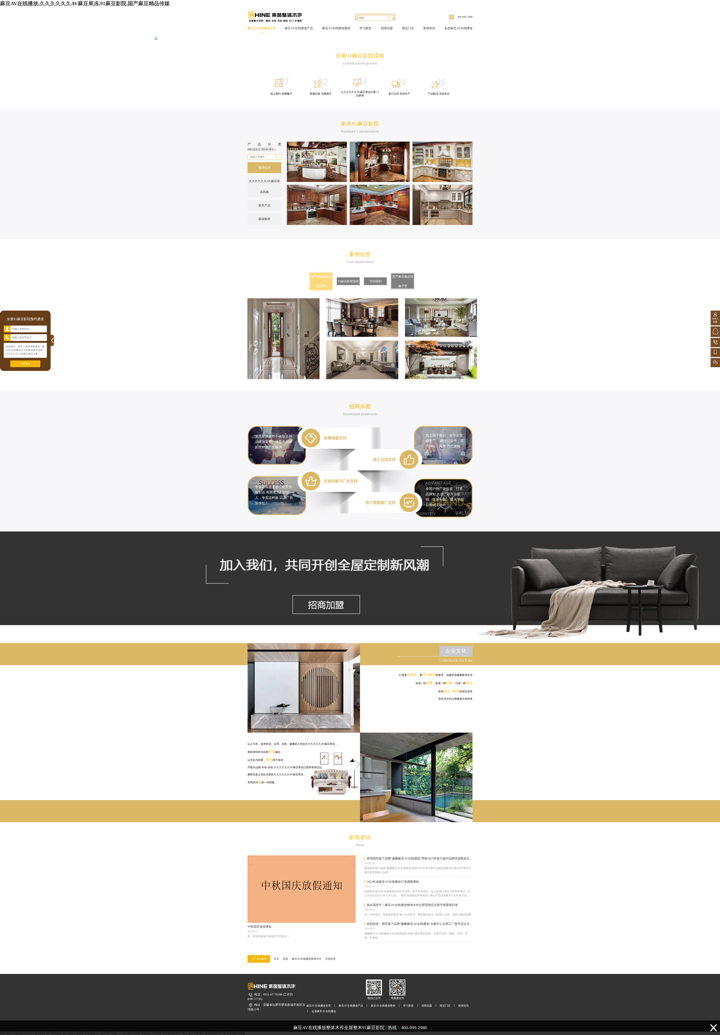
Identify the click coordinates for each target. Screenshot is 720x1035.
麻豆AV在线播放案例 (336, 28)
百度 (285, 958)
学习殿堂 (365, 28)
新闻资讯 (429, 28)
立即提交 (25, 363)
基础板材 (264, 218)
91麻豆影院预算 (348, 281)
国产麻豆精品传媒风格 (321, 281)
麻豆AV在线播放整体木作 (306, 958)
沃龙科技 (330, 958)
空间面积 (376, 281)
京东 (276, 958)
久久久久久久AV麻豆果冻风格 (264, 186)
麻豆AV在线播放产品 (299, 28)
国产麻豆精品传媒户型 (402, 281)
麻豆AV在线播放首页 (262, 28)
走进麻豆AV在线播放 (458, 28)
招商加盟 (387, 28)
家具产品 (264, 205)
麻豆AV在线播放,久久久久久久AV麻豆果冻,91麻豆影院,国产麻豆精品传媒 (85, 3)
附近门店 (408, 28)
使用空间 (264, 167)
